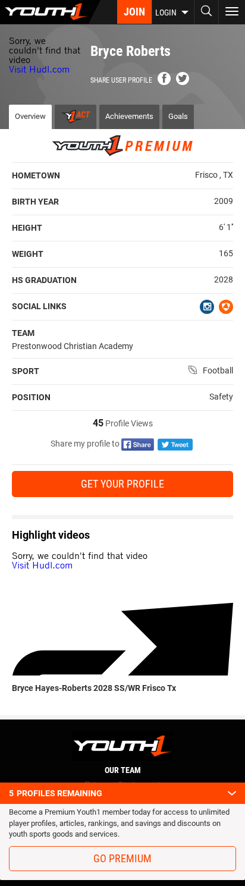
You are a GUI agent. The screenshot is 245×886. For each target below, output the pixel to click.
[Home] (50, 12)
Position (31, 397)
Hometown (36, 175)
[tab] (75, 117)
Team (23, 333)
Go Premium (122, 858)
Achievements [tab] (129, 116)
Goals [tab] (178, 116)
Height (27, 228)
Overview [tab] (30, 116)
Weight (27, 254)
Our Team (123, 770)
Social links (39, 306)
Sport (25, 371)
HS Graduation (44, 280)
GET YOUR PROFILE (122, 483)
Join (134, 11)
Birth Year (35, 201)
